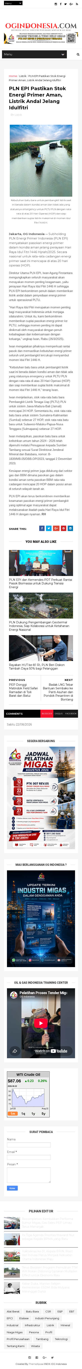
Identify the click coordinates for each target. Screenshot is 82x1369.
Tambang (42, 1339)
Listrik (22, 76)
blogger (47, 713)
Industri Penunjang (47, 1318)
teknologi (61, 1339)
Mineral (65, 1325)
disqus (58, 713)
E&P (60, 1311)
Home (13, 76)
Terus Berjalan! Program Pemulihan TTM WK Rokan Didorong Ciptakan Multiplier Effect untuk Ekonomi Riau (50, 1271)
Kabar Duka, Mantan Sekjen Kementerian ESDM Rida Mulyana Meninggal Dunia (45, 1287)
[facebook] (60, 4)
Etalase (24, 1318)
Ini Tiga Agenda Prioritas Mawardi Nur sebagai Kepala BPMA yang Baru (48, 1237)
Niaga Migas (14, 1332)
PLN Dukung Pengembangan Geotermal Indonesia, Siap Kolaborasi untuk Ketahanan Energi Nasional (39, 626)
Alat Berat (13, 1311)
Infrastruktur (32, 1325)
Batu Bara (32, 1311)
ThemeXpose (36, 1363)
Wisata (35, 1346)
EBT (71, 1311)
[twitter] (65, 4)
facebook (71, 713)
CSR (48, 1311)
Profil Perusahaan (18, 1339)
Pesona (34, 1332)
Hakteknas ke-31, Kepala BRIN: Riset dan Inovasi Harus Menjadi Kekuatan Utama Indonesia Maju (47, 1255)
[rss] (77, 4)
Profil (48, 1332)
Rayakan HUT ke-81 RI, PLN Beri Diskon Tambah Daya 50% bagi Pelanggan (37, 667)
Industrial (12, 1325)
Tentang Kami (15, 1346)
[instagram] (56, 4)
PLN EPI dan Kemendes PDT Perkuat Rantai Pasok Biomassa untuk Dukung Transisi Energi (40, 583)
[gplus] (71, 4)
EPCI (10, 1318)
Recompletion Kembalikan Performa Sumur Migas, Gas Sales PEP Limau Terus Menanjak (47, 1223)
